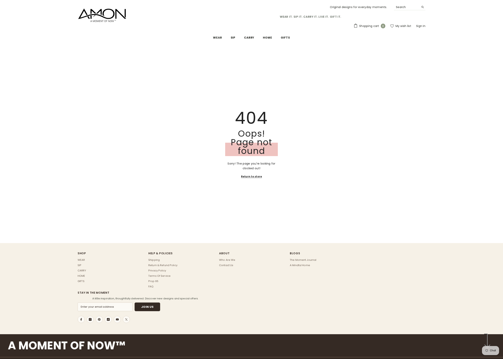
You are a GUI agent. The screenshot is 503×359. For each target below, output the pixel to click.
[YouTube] (117, 319)
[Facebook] (81, 319)
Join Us (147, 307)
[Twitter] (126, 319)
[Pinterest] (99, 319)
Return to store (251, 176)
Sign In (420, 26)
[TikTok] (108, 319)
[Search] (409, 7)
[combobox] (406, 7)
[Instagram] (90, 319)
